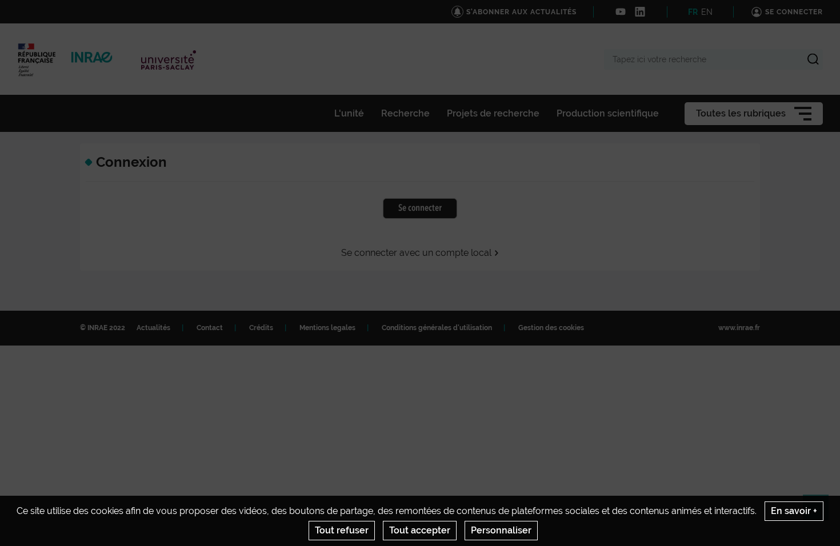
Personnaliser (501, 530)
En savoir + (794, 510)
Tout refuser (342, 530)
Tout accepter (419, 530)
